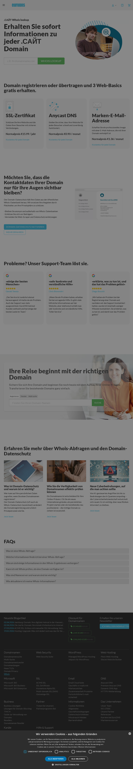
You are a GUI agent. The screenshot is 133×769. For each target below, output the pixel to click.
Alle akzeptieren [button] (56, 759)
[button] (66, 764)
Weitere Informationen (86, 747)
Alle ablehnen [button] (78, 759)
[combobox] (129, 733)
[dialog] (66, 749)
